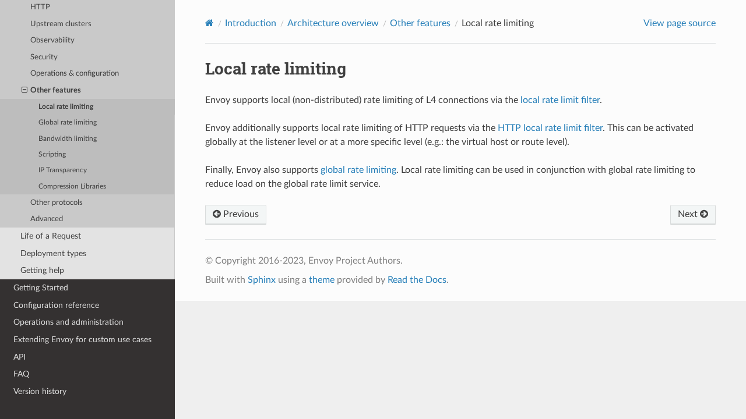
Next (689, 214)
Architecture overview (333, 23)
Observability (52, 40)
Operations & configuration (74, 73)
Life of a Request (50, 236)
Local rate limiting (65, 107)
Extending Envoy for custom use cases (82, 339)
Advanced (46, 219)
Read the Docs (417, 280)
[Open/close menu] (24, 91)
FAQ (21, 374)
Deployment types (53, 253)
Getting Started (40, 287)
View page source (679, 23)
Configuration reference (56, 305)
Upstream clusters (61, 24)
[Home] (209, 23)
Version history (39, 391)
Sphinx (262, 280)
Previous (240, 214)
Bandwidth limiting (67, 139)
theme (322, 280)
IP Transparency (62, 170)
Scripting (52, 154)
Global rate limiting (67, 122)
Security (44, 57)
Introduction (250, 23)
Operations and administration (68, 322)
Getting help (42, 270)
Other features (55, 90)
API (19, 357)
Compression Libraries (72, 186)
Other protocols (56, 203)
